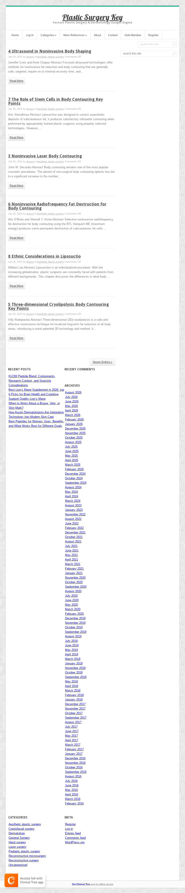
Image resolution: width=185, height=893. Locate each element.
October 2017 (74, 713)
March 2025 (72, 464)
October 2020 (74, 582)
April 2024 (71, 496)
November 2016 (75, 762)
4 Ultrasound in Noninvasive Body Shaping (49, 51)
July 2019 (71, 641)
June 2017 (72, 731)
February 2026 (74, 419)
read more (16, 80)
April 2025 (71, 460)
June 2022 (72, 523)
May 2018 (71, 681)
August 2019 (73, 636)
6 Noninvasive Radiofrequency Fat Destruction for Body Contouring (57, 206)
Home (15, 35)
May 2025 (71, 455)
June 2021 (72, 550)
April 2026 (71, 410)
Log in (69, 828)
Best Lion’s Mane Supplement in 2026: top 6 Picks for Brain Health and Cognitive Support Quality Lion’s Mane (36, 394)
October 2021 (74, 537)
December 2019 (75, 618)
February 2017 (74, 749)
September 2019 (75, 632)
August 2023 (73, 505)
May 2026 (71, 406)
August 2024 (73, 487)
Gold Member (133, 35)
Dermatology (17, 833)
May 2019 (71, 650)
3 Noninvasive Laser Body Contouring (45, 156)
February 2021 (74, 568)
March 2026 (72, 415)
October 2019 (74, 627)
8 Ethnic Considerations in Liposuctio (44, 256)
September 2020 (75, 586)
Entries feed (73, 833)
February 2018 (74, 695)
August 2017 (73, 722)
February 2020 (74, 613)
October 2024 (74, 478)
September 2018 (75, 677)
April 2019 (71, 654)
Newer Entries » (102, 362)
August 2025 (73, 442)
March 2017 (72, 744)
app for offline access (92, 884)
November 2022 (75, 514)
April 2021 (71, 559)
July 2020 (71, 595)
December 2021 (75, 532)
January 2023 (74, 510)
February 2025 (74, 469)
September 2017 (75, 717)
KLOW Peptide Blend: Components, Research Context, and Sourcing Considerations (32, 380)
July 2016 (71, 781)
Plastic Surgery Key (92, 17)
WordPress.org (74, 842)
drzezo (30, 56)
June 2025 (72, 451)
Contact (113, 35)
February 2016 (74, 803)
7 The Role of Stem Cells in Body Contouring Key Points (55, 101)
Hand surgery (17, 842)
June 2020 (72, 600)
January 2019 (74, 663)
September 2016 (75, 772)
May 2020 (71, 604)
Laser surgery (17, 847)
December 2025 (75, 428)
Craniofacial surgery (22, 828)
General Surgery (19, 837)
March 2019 (72, 659)
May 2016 (71, 790)
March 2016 (72, 799)
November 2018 (75, 668)
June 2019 (72, 645)
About (97, 35)
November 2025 (75, 433)
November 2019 (75, 622)
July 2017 (71, 726)
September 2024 (75, 482)
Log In (30, 35)
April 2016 (71, 794)
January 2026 (74, 424)
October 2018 (74, 672)
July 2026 (71, 397)
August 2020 (73, 591)
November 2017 (75, 708)
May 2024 (71, 491)
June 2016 (72, 785)
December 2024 (75, 473)
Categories (48, 35)
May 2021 (71, 555)
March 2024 (72, 501)
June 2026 (72, 401)
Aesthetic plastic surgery (50, 56)
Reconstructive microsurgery (27, 856)
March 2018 (72, 690)
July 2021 (71, 546)
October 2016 (74, 767)
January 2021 (74, 573)
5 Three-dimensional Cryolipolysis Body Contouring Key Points (58, 306)
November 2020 (75, 577)
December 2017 (75, 704)
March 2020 (72, 609)
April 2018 (71, 686)
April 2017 (71, 740)
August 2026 (73, 392)
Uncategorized (18, 865)
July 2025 (71, 446)
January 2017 (74, 753)
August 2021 (73, 541)
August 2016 (73, 776)
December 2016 (75, 758)
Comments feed (75, 837)
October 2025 (74, 437)
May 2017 (71, 735)
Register (153, 35)
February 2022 (74, 528)
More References (75, 35)
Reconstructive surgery (24, 860)
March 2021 (72, 564)
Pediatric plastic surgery (24, 851)
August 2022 (73, 519)
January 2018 (74, 699)
